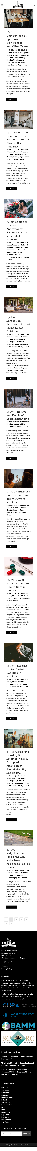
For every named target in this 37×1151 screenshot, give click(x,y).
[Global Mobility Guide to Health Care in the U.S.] (18, 566)
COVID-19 (17, 154)
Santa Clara (5, 1093)
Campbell (5, 1090)
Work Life (20, 257)
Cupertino (5, 1115)
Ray (19, 65)
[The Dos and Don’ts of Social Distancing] (18, 398)
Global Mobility (19, 58)
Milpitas (4, 1107)
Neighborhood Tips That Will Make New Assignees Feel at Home (18, 860)
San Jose (18, 62)
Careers (4, 966)
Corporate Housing (20, 247)
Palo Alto (4, 1100)
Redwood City (6, 1105)
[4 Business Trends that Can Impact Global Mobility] (18, 478)
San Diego (5, 1122)
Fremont (4, 1110)
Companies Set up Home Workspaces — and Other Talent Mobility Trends (17, 42)
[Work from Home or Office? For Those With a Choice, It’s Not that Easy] (18, 119)
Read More (11, 99)
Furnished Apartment (14, 250)
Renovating (10, 257)
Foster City (5, 1112)
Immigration (22, 684)
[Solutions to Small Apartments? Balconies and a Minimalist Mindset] (18, 208)
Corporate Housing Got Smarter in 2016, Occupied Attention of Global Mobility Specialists (17, 762)
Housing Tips (11, 60)
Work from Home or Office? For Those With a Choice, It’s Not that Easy (17, 139)
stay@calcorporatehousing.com (14, 958)
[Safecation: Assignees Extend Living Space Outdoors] (18, 305)
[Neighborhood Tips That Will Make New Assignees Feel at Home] (18, 838)
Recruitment (11, 687)
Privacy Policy (6, 969)
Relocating (26, 598)
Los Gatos (5, 1117)
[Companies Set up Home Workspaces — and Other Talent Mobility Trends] (18, 18)
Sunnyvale (5, 1095)
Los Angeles (6, 1119)
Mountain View (7, 1097)
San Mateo (5, 1102)
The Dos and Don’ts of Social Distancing (17, 415)
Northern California (13, 255)
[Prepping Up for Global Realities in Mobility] (18, 652)
